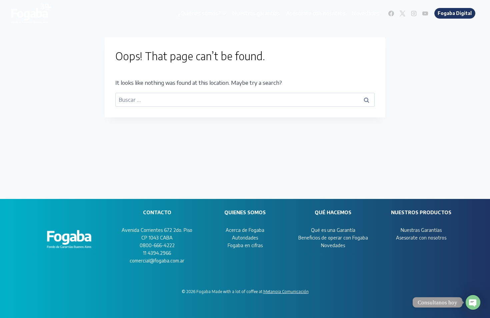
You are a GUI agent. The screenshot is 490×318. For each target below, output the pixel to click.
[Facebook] (391, 13)
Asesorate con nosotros (315, 13)
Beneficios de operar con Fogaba (333, 237)
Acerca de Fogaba (245, 230)
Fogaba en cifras (245, 245)
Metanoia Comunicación (286, 291)
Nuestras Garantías (421, 230)
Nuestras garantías (256, 13)
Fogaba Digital (455, 13)
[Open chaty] (473, 302)
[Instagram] (414, 13)
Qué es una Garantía (333, 230)
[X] (402, 13)
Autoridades (245, 237)
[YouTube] (425, 13)
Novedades (365, 13)
